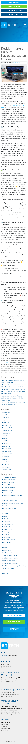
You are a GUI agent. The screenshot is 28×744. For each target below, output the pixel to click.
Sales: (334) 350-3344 (14, 15)
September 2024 (7, 454)
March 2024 (5, 464)
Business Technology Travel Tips (12, 495)
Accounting (4, 730)
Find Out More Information (14, 629)
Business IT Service (8, 485)
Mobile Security (7, 542)
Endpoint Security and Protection (11, 714)
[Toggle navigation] (25, 25)
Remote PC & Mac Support (9, 682)
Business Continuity (8, 482)
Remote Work (6, 550)
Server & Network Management (10, 680)
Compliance (5, 498)
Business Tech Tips (7, 493)
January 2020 (6, 469)
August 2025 (6, 433)
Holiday (4, 516)
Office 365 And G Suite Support (10, 694)
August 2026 (6, 412)
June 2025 (5, 435)
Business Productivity (8, 487)
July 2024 (5, 459)
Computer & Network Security (10, 712)
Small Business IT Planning (10, 558)
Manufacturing (5, 728)
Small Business (5, 722)
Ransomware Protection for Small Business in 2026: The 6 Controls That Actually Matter (12, 398)
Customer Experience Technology (12, 503)
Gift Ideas (5, 513)
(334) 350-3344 (5, 362)
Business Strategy (7, 490)
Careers (3, 668)
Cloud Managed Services (8, 692)
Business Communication (9, 479)
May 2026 (5, 420)
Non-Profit (4, 726)
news (3, 545)
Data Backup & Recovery (9, 508)
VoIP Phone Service (7, 696)
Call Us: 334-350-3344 (14, 615)
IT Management (7, 529)
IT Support (5, 534)
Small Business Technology (10, 563)
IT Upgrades (6, 537)
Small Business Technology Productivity (14, 566)
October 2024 (6, 451)
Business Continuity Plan (8, 684)
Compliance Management (9, 710)
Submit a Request (14, 2)
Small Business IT (7, 553)
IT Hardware (6, 526)
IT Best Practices (7, 519)
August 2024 (6, 456)
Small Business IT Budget (10, 555)
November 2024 (7, 448)
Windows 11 (5, 573)
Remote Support (14, 6)
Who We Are (5, 664)
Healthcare (4, 724)
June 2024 (5, 461)
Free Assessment (14, 622)
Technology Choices (8, 568)
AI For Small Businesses (9, 477)
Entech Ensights (6, 666)
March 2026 (5, 422)
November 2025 (7, 428)
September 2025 (7, 430)
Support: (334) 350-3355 (14, 10)
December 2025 (7, 425)
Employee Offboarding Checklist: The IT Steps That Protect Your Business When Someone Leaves (13, 391)
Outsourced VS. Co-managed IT (10, 678)
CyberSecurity (6, 506)
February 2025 (6, 443)
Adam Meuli (16, 62)
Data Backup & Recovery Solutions (11, 708)
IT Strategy (5, 532)
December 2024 (7, 446)
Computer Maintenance (9, 500)
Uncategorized (6, 571)
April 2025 (5, 441)
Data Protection (7, 511)
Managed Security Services (9, 706)
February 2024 (6, 467)
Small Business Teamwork (10, 560)
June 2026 (5, 417)
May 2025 (5, 438)
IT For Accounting (7, 524)
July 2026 (5, 415)
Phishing (4, 547)
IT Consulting (6, 521)
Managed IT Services (8, 539)
